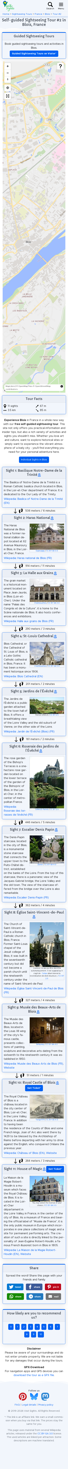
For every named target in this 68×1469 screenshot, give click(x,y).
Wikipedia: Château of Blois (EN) (24, 1153)
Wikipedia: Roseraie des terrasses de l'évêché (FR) (18, 810)
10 (41, 1334)
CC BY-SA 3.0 (52, 551)
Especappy (40, 551)
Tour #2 (57, 14)
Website (9, 1067)
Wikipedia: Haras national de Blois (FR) (28, 558)
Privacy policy (45, 1405)
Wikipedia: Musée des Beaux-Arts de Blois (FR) (33, 1063)
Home (6, 14)
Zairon (40, 864)
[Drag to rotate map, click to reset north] (7, 79)
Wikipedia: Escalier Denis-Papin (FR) (26, 897)
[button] (15, 1287)
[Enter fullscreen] (7, 96)
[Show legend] (60, 66)
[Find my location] (7, 87)
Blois (47, 14)
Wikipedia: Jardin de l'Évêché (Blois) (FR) (29, 731)
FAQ (17, 1405)
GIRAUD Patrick (42, 809)
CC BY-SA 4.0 (50, 864)
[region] (34, 227)
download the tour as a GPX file (34, 1375)
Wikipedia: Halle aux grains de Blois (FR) (29, 621)
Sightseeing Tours (22, 14)
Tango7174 (40, 1120)
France (38, 14)
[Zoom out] (7, 73)
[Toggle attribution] (62, 386)
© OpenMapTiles (24, 386)
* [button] (34, 1088)
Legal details (29, 1405)
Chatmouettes (40, 603)
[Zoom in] (7, 66)
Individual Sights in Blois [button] (34, 460)
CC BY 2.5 (54, 715)
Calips (44, 973)
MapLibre (10, 386)
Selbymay (40, 1044)
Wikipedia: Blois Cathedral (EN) (23, 676)
